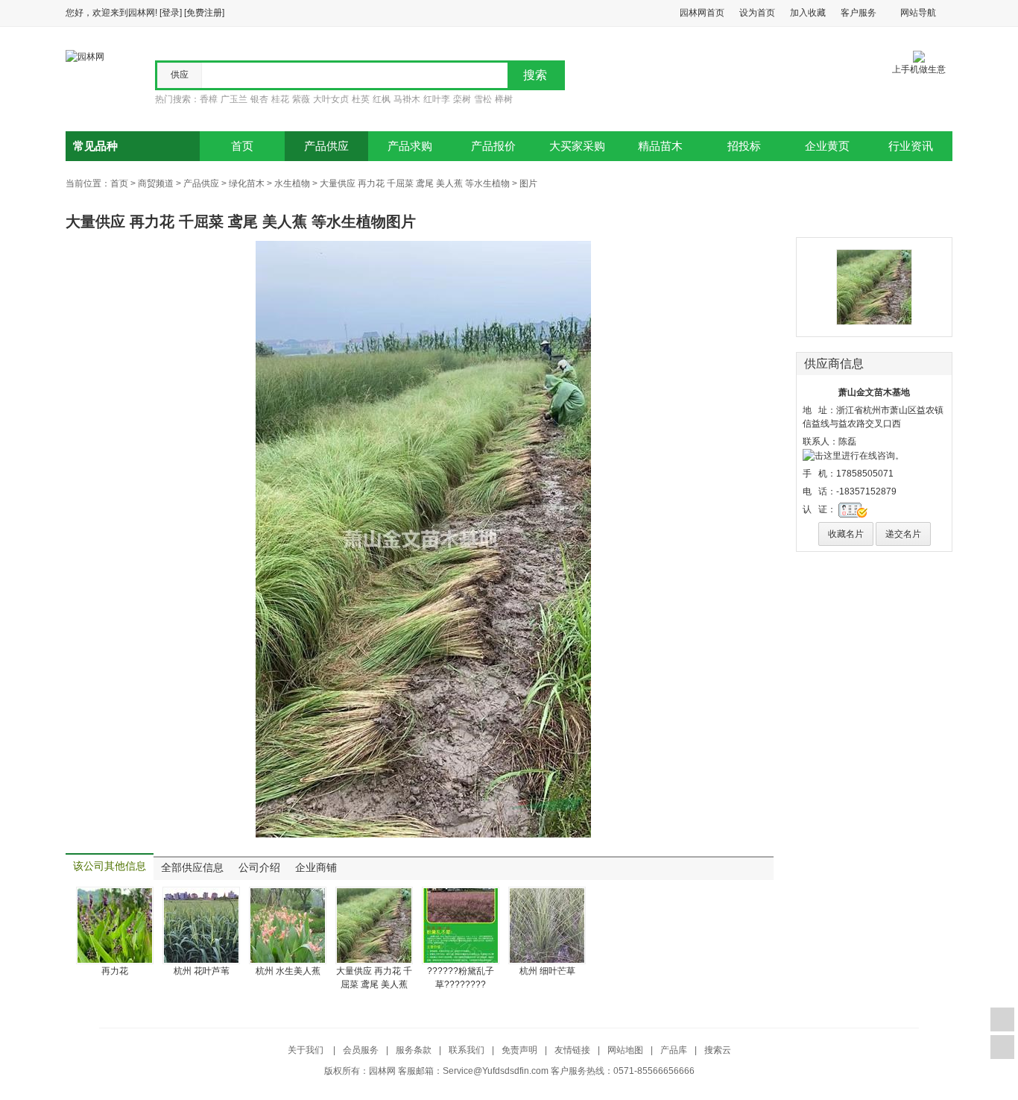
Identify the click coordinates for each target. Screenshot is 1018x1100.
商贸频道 (156, 183)
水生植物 (292, 183)
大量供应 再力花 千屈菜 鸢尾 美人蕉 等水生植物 (415, 183)
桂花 (280, 99)
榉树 (504, 99)
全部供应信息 (192, 867)
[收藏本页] (1002, 1019)
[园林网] (85, 56)
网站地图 (625, 1050)
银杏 (259, 99)
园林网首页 (702, 12)
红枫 (382, 99)
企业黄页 (827, 146)
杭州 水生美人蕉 (288, 971)
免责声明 (519, 1050)
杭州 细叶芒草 (547, 971)
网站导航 (918, 12)
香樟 (209, 99)
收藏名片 (846, 534)
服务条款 (413, 1050)
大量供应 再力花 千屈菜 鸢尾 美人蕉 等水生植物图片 (241, 221)
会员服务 (361, 1050)
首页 (242, 146)
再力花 (114, 971)
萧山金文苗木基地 (874, 392)
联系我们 (466, 1050)
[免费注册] (204, 12)
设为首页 (757, 12)
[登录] (170, 12)
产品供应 (326, 146)
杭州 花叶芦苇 (202, 971)
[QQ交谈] (853, 455)
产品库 (673, 1050)
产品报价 (493, 146)
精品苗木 (660, 146)
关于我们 (307, 1050)
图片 (528, 183)
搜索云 (717, 1050)
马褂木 (406, 99)
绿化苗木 (247, 183)
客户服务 (858, 12)
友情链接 (572, 1050)
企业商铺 (316, 867)
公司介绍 (259, 867)
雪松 (483, 99)
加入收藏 (808, 12)
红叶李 (436, 99)
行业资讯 (910, 146)
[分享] (1002, 1047)
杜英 (361, 99)
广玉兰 (234, 99)
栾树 (462, 99)
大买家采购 (577, 146)
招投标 (744, 146)
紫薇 (301, 99)
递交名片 (903, 534)
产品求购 (410, 146)
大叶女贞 (331, 99)
